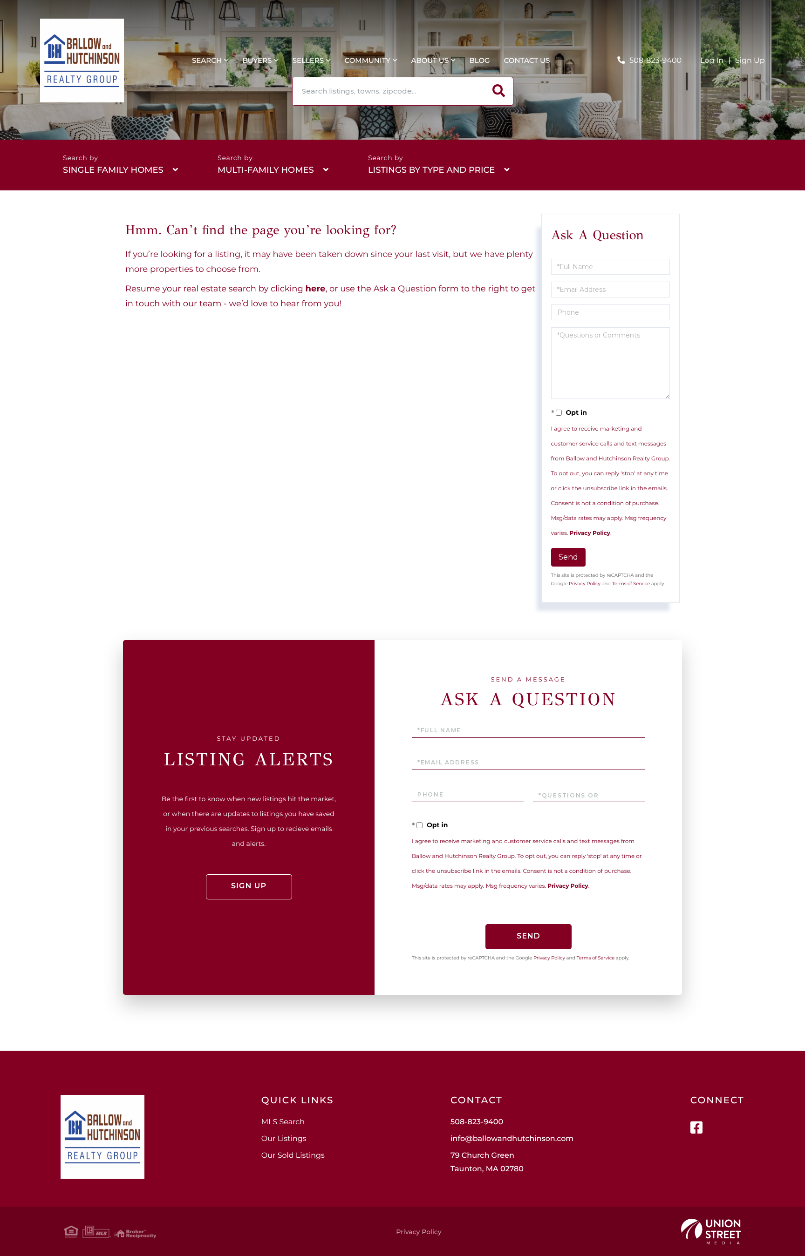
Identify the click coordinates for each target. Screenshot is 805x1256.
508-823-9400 (655, 60)
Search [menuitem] (207, 60)
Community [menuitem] (368, 60)
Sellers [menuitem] (308, 60)
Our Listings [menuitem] (284, 1138)
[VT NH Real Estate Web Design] (711, 1232)
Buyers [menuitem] (257, 60)
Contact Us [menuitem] (527, 60)
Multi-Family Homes (266, 170)
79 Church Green (487, 1162)
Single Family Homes (113, 170)
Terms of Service (631, 584)
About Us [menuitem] (430, 60)
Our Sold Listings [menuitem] (293, 1155)
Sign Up (750, 60)
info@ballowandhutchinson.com (511, 1138)
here (316, 289)
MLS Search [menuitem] (283, 1122)
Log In (711, 60)
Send (568, 557)
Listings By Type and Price (431, 170)
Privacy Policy (590, 533)
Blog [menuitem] (479, 60)
